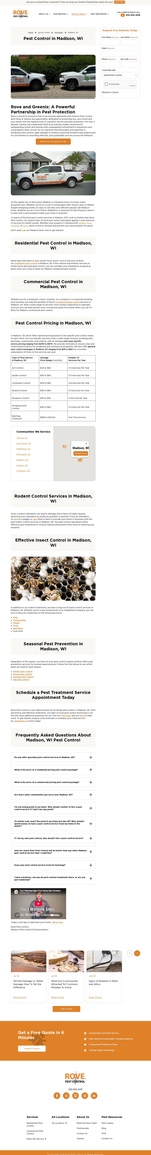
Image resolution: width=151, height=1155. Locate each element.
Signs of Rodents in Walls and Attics (103, 983)
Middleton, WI (23, 449)
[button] (79, 460)
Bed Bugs (18, 628)
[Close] (86, 443)
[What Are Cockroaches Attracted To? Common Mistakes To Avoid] (66, 961)
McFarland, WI (23, 454)
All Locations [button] (58, 1123)
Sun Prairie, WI (23, 443)
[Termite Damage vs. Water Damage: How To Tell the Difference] (28, 961)
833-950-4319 (133, 15)
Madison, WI (22, 460)
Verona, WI (21, 438)
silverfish (15, 226)
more (25, 226)
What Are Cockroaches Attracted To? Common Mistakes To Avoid (64, 984)
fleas (89, 223)
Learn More (119, 2)
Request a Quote (110, 92)
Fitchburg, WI (23, 471)
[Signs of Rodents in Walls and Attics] (104, 961)
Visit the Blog (66, 1009)
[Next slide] (137, 953)
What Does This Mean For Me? (53, 142)
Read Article (19, 997)
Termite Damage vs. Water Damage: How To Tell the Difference (28, 984)
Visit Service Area (81, 453)
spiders (82, 223)
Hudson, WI (22, 465)
